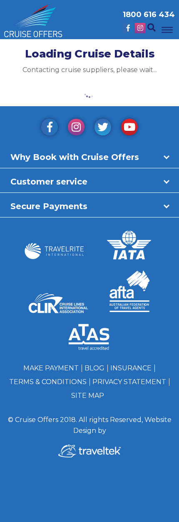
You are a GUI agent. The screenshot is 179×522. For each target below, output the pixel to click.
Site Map (87, 396)
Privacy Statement (129, 382)
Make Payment (51, 368)
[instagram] (76, 128)
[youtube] (129, 128)
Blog (94, 368)
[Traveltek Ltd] (89, 455)
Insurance (131, 368)
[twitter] (102, 128)
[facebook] (49, 128)
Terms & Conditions (48, 382)
